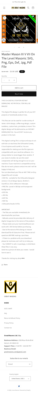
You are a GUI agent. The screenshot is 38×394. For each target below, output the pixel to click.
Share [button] (6, 265)
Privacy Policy (8, 323)
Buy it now (19, 94)
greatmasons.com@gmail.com (15, 352)
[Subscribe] (29, 364)
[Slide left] (14, 47)
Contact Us (8, 328)
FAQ (5, 313)
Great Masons (15, 390)
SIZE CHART (8, 309)
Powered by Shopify (25, 390)
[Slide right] (23, 47)
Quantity (4, 76)
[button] (4, 7)
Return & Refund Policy (12, 318)
